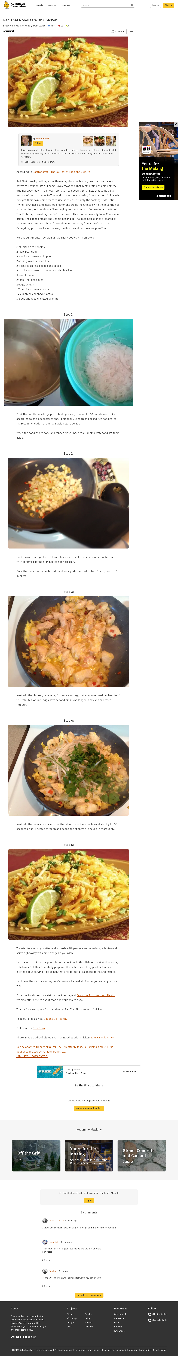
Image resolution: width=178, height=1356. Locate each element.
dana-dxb (53, 1242)
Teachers (65, 5)
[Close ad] (176, 124)
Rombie (52, 1271)
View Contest (129, 1071)
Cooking (26, 26)
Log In (155, 5)
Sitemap (118, 1326)
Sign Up (169, 5)
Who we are (119, 1330)
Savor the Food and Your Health (96, 995)
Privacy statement (64, 1350)
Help (116, 1322)
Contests (52, 5)
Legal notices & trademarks (152, 1350)
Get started (119, 1318)
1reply (47, 1260)
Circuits (70, 1314)
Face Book (39, 1028)
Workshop (72, 1318)
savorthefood (12, 26)
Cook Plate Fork (32, 161)
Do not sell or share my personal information (115, 1350)
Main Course (39, 26)
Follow (38, 143)
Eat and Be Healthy (55, 1019)
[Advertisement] (158, 161)
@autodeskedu (159, 1320)
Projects (39, 5)
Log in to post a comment (89, 1295)
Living (87, 1318)
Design (70, 1322)
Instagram (49, 161)
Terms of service (44, 1350)
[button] (131, 31)
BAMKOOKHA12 (56, 1220)
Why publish (120, 1314)
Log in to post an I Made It (89, 1108)
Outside (88, 1322)
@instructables (159, 1314)
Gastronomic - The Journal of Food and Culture (62, 172)
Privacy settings (83, 1350)
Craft (69, 1326)
